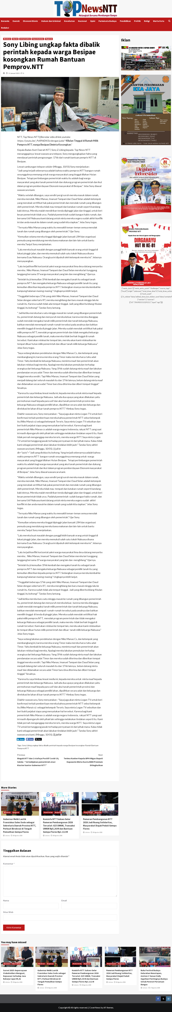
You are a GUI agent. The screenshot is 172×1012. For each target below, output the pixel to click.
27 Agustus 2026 (155, 988)
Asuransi (7, 964)
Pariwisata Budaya (107, 21)
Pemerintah (48, 812)
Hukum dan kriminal (51, 21)
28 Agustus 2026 (17, 835)
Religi (147, 21)
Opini (92, 21)
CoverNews (94, 1007)
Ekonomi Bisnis (30, 21)
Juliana (7, 835)
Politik (137, 21)
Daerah (16, 21)
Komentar (9, 863)
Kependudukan (37, 39)
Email (64, 900)
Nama (6, 900)
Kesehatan (69, 21)
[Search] (169, 21)
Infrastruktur (25, 39)
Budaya (144, 964)
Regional (49, 39)
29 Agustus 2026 (17, 982)
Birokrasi (7, 39)
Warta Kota (158, 21)
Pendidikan (125, 21)
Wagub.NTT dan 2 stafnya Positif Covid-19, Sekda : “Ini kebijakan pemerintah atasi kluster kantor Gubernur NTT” (38, 760)
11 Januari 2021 (14, 73)
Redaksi (5, 27)
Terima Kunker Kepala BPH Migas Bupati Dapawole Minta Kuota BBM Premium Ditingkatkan (83, 760)
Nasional (82, 21)
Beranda (5, 21)
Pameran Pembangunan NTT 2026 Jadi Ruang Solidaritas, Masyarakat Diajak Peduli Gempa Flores (100, 824)
